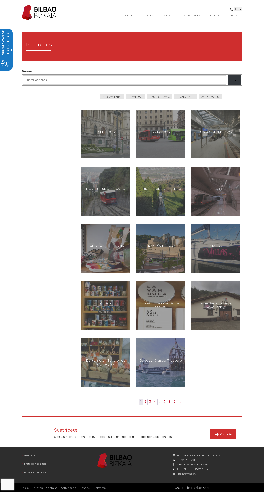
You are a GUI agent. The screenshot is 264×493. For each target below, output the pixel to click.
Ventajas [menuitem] (168, 15)
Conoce (84, 487)
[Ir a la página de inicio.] (39, 12)
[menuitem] (56, 455)
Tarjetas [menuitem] (146, 15)
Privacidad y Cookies (35, 472)
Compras (135, 96)
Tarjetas (37, 487)
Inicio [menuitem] (128, 15)
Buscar (27, 71)
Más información (186, 473)
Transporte (185, 96)
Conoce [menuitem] (214, 15)
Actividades (210, 96)
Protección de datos (35, 463)
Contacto (226, 434)
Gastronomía (159, 96)
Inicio (25, 487)
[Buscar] (234, 80)
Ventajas (51, 487)
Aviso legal (30, 455)
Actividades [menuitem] (191, 15)
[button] (231, 10)
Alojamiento (112, 96)
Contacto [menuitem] (235, 15)
